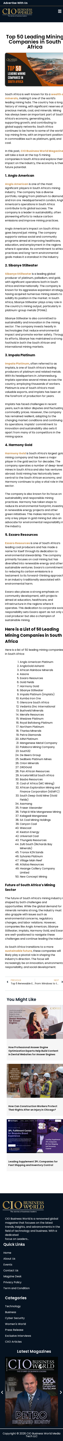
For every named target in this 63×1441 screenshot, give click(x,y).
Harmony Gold (15, 453)
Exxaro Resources (17, 543)
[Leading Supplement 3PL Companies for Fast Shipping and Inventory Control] (35, 1152)
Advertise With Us (15, 3)
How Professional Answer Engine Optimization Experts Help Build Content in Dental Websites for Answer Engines (33, 1051)
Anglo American (16, 184)
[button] (50, 11)
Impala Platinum (17, 364)
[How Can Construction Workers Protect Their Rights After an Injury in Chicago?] (35, 1096)
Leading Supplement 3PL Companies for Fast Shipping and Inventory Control (33, 1163)
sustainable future (18, 951)
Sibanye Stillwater (18, 274)
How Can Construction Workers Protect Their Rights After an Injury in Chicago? (32, 1108)
